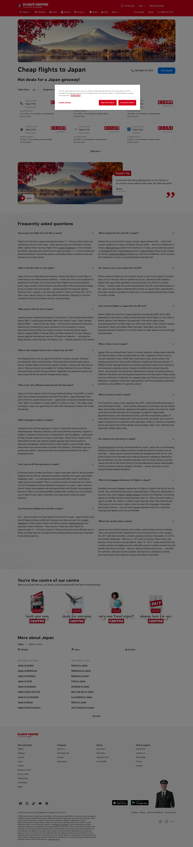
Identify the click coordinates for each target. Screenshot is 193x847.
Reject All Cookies (107, 102)
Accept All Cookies (127, 102)
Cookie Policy (75, 95)
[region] (97, 97)
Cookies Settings (65, 102)
